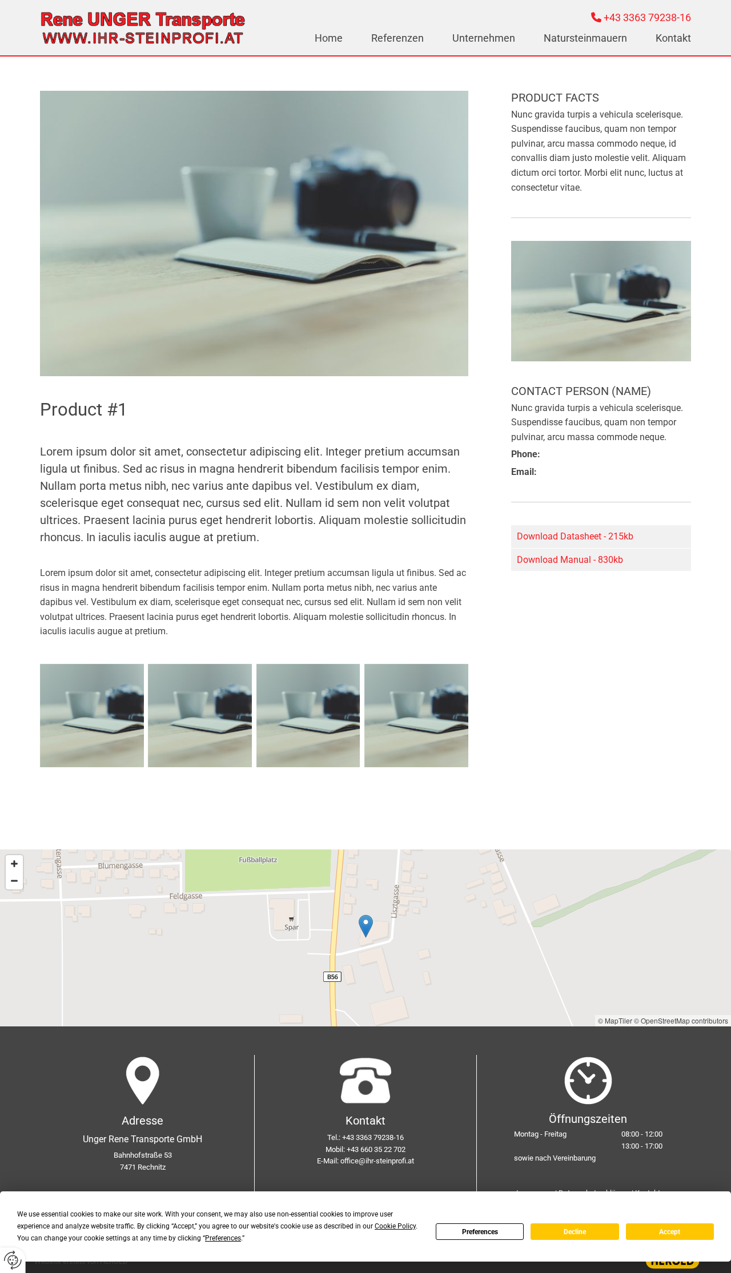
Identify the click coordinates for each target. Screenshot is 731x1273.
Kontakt (673, 37)
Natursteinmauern (585, 37)
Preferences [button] (223, 1238)
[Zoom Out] (14, 880)
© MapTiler (615, 1020)
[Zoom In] (14, 863)
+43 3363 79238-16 (647, 17)
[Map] (365, 937)
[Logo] (143, 27)
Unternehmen (483, 37)
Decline (575, 1232)
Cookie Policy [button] (395, 1226)
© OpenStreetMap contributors (681, 1020)
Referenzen (397, 37)
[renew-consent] (13, 1260)
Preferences (480, 1232)
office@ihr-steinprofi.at (377, 1161)
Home (329, 37)
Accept (669, 1232)
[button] (366, 926)
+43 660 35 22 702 (376, 1149)
